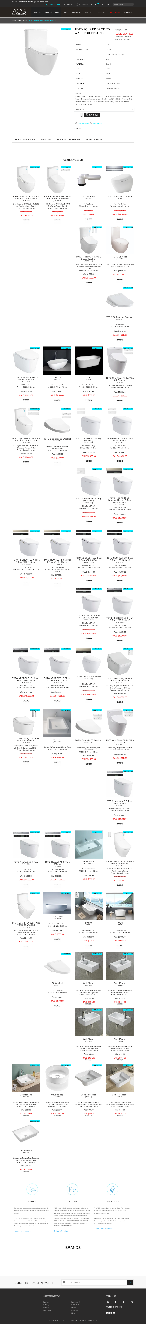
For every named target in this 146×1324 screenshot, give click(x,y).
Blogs (73, 1313)
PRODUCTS (76, 12)
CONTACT (128, 12)
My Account (83, 4)
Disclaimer (74, 1310)
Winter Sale (114, 12)
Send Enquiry (97, 123)
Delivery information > (22, 1231)
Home (14, 20)
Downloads (46, 139)
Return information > (62, 1231)
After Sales (47, 1310)
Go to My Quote (83, 123)
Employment (75, 1302)
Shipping (128, 36)
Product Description (25, 139)
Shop (66, 12)
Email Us (70, 4)
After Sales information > (103, 1228)
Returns (46, 1307)
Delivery (46, 1305)
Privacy (73, 1307)
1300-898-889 (54, 4)
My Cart (94, 4)
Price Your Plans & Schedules (45, 12)
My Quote (105, 4)
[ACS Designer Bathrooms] (20, 12)
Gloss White (22, 20)
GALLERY (89, 12)
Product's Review (94, 139)
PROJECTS (101, 12)
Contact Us (65, 29)
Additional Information (68, 139)
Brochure (46, 1302)
